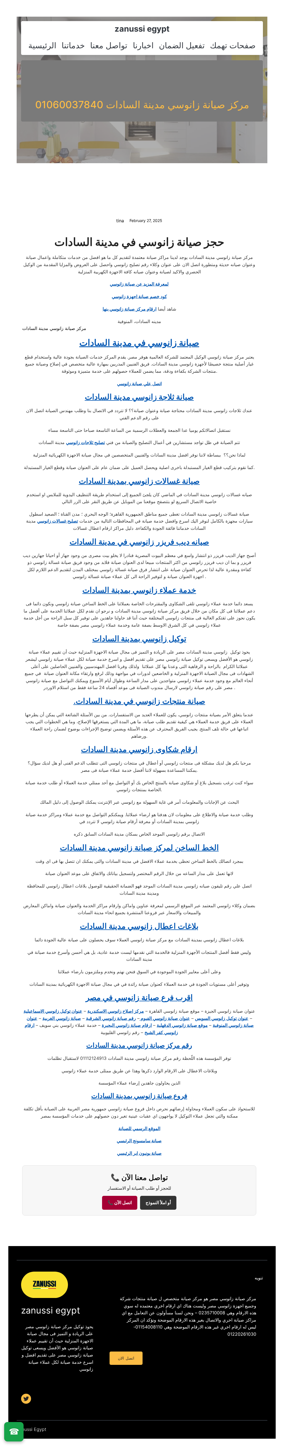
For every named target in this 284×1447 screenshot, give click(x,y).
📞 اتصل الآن (120, 1202)
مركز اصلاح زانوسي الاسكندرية (115, 1011)
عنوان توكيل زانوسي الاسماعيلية (53, 1011)
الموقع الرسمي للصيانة (139, 1128)
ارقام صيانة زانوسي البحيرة (127, 1025)
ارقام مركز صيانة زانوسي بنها (129, 309)
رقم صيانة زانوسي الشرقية (111, 1018)
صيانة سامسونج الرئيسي (139, 1140)
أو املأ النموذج (158, 1202)
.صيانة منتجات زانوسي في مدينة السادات (139, 701)
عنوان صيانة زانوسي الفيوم (165, 1018)
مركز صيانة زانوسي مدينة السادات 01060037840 (142, 105)
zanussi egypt (142, 29)
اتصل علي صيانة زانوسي (139, 383)
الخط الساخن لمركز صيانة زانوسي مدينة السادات (139, 847)
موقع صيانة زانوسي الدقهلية (182, 1025)
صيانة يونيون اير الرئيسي (139, 1153)
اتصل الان (126, 1358)
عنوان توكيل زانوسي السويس (221, 1018)
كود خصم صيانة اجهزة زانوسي (139, 296)
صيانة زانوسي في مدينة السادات (139, 342)
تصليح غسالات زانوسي (57, 521)
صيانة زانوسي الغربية (61, 1018)
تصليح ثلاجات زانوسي (85, 442)
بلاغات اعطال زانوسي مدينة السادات (139, 926)
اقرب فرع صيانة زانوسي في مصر (139, 997)
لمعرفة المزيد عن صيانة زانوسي (139, 284)
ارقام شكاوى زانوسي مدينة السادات (139, 749)
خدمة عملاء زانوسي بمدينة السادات (139, 590)
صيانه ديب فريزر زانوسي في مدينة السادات (139, 541)
